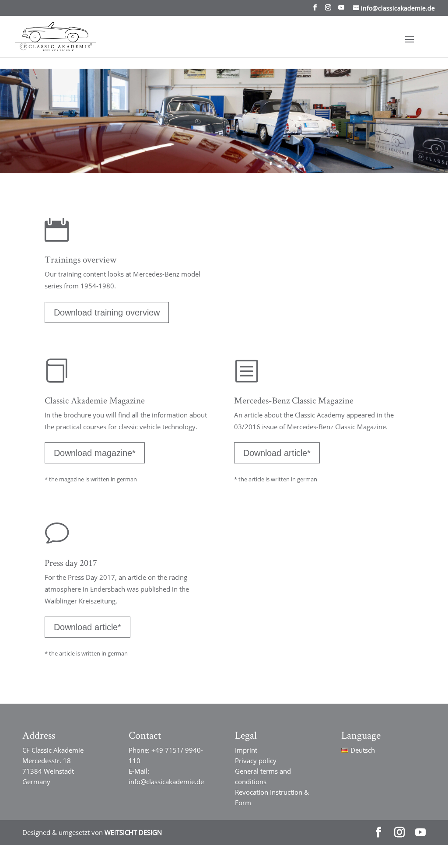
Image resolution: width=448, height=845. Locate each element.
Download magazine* (95, 453)
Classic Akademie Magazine (95, 400)
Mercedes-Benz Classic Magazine (294, 400)
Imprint (246, 750)
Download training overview (107, 312)
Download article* (277, 453)
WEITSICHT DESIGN (133, 832)
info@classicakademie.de (166, 781)
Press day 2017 (71, 562)
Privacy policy (255, 760)
